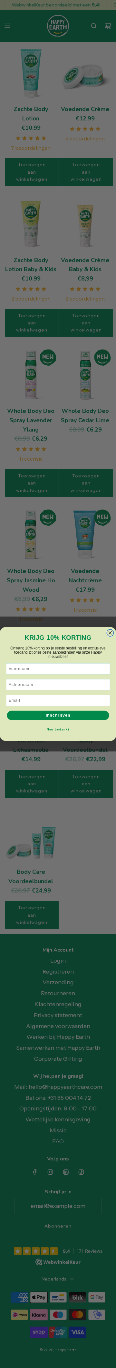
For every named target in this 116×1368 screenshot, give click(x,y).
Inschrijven (58, 715)
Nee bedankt (58, 729)
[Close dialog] (110, 633)
